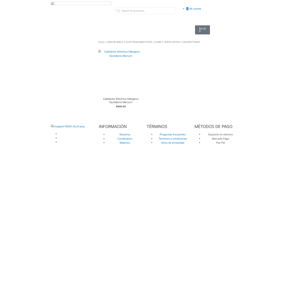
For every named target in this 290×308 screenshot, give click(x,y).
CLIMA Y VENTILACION (167, 42)
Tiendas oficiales (170, 26)
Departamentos (126, 26)
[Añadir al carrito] (140, 62)
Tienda (150, 26)
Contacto (145, 33)
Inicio (108, 26)
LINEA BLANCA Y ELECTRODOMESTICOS (129, 42)
